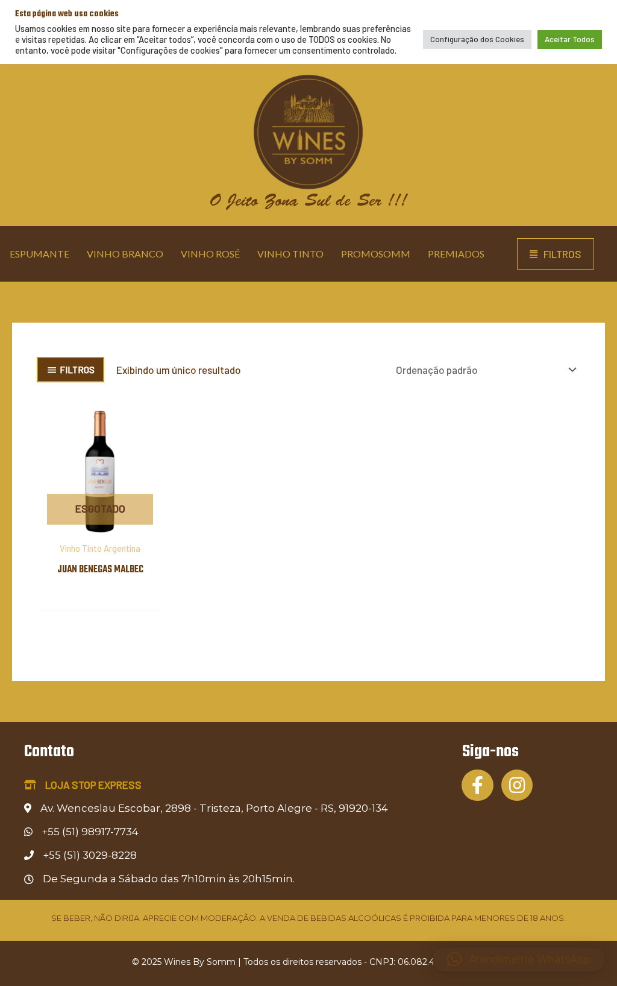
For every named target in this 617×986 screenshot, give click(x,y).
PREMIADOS (456, 253)
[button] (555, 254)
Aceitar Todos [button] (570, 39)
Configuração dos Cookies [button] (477, 39)
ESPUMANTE (39, 253)
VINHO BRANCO (125, 253)
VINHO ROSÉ (210, 253)
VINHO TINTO (290, 253)
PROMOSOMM (375, 253)
